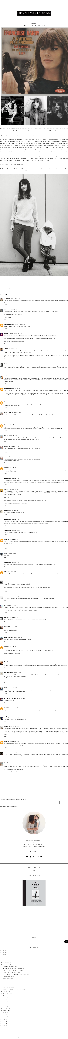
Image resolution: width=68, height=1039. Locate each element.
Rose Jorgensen (8, 637)
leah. (5, 363)
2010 (3, 1016)
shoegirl (6, 726)
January (5, 1010)
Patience (6, 617)
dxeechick (7, 446)
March (5, 1006)
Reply (5, 304)
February (6, 1008)
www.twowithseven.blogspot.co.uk (12, 653)
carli (5, 553)
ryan (5, 581)
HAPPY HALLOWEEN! (9, 987)
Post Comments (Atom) (12, 806)
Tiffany (6, 348)
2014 (3, 958)
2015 (3, 956)
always (3, 158)
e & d (5, 309)
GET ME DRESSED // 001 (10, 976)
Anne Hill (6, 596)
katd (5, 435)
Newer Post (4, 802)
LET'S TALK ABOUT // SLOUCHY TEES (13, 968)
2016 (3, 954)
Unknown (6, 424)
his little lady (8, 672)
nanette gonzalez (9, 324)
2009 (3, 1019)
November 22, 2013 (14, 726)
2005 (3, 1025)
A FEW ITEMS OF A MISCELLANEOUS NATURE (16, 974)
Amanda (6, 626)
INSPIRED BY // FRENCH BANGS (12, 972)
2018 (3, 952)
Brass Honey (7, 412)
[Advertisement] (34, 921)
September (6, 993)
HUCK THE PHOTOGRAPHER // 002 (13, 970)
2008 (3, 1021)
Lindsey (6, 717)
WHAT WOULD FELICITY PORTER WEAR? (14, 989)
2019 (3, 950)
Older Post (63, 802)
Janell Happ (7, 388)
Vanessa (6, 707)
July (4, 998)
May (4, 1002)
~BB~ (5, 752)
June (4, 1000)
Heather (6, 489)
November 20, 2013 (15, 298)
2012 (3, 1012)
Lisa (5, 571)
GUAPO (5, 981)
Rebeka (6, 661)
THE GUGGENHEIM (8, 978)
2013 (3, 961)
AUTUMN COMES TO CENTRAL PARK (13, 985)
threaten (7, 158)
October (5, 991)
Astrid (6, 763)
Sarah (6, 687)
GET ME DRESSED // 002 (10, 966)
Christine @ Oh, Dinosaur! (11, 376)
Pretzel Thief (8, 333)
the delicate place (9, 698)
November (6, 964)
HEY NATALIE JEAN (26, 1037)
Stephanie (7, 298)
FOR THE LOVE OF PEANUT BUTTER (13, 983)
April (4, 1004)
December (6, 962)
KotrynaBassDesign (50, 1037)
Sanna (6, 510)
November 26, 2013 (13, 763)
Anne (5, 402)
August (5, 995)
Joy (5, 605)
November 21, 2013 (14, 467)
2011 (3, 1014)
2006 (3, 1023)
